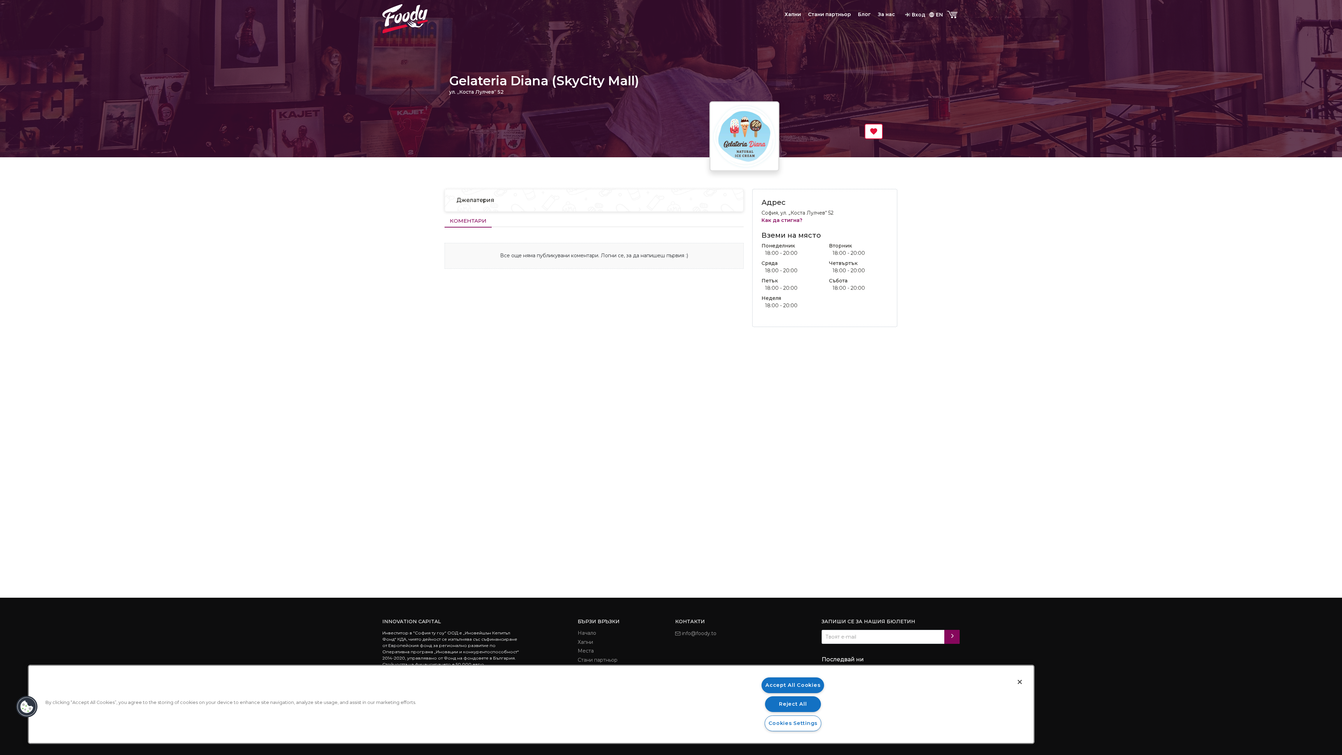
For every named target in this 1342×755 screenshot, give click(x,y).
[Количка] (953, 15)
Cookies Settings (793, 723)
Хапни (793, 14)
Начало (587, 633)
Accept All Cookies (792, 685)
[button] (27, 707)
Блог (864, 14)
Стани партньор (829, 14)
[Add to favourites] (874, 131)
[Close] (1019, 682)
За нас (886, 14)
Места (586, 651)
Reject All (793, 704)
